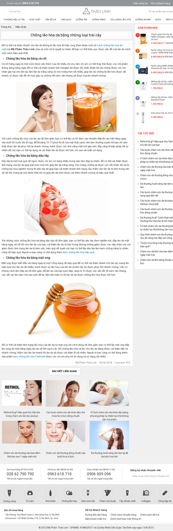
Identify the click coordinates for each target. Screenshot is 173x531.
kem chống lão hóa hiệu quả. (78, 252)
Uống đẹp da (164, 501)
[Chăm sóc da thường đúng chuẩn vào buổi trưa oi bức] (66, 436)
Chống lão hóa (69, 501)
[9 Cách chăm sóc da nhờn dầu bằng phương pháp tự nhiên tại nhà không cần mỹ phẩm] (109, 395)
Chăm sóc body (108, 501)
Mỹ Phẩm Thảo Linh (57, 527)
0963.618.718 (23, 3)
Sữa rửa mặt (88, 501)
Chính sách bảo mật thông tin (125, 518)
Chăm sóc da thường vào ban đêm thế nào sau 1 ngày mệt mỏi (22, 455)
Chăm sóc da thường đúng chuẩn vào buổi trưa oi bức (65, 455)
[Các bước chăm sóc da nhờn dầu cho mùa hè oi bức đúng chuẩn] (66, 395)
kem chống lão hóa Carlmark (29, 356)
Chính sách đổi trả (149, 514)
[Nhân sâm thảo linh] (96, 10)
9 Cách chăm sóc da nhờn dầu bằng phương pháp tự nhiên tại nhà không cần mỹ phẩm (109, 414)
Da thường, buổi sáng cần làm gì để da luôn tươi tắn (109, 455)
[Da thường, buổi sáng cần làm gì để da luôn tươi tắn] (109, 436)
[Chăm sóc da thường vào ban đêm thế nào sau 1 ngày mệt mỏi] (22, 436)
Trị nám (30, 501)
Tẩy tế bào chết (127, 501)
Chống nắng (9, 501)
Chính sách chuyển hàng (123, 514)
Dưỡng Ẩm (81, 19)
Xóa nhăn (50, 501)
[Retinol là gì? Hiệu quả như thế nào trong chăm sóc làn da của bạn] (22, 395)
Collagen (146, 501)
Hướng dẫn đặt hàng (96, 514)
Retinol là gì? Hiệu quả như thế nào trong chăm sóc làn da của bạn (22, 414)
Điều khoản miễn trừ (95, 518)
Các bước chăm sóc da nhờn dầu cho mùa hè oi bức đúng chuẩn (65, 414)
